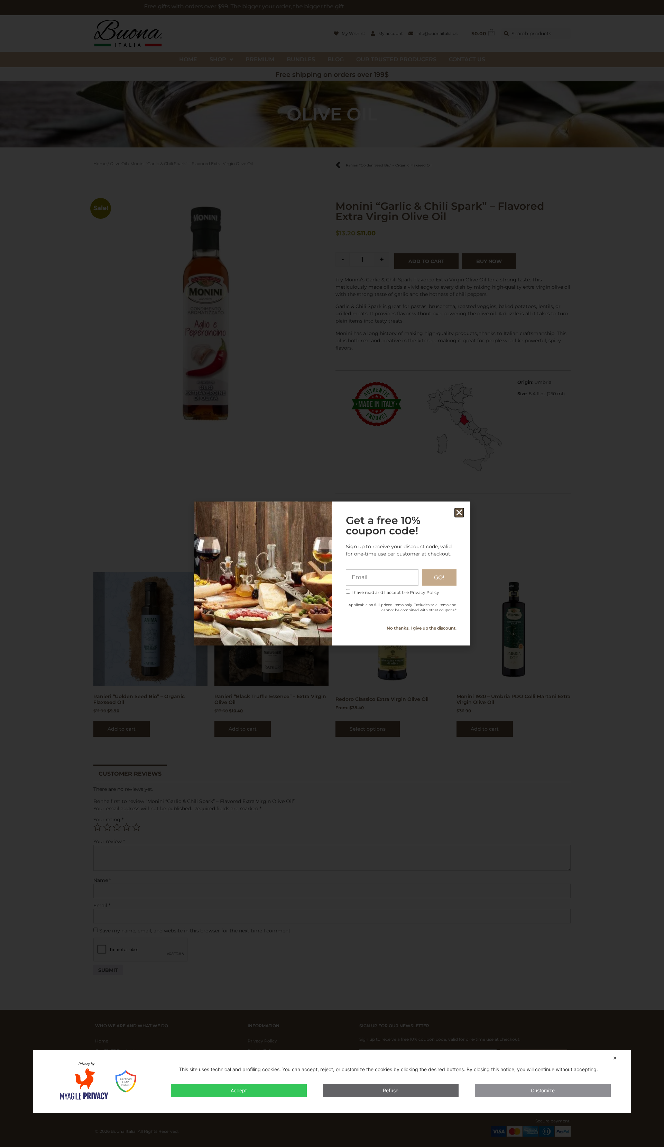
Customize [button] (543, 1090)
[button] (459, 512)
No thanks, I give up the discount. (421, 628)
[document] (332, 573)
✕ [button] (615, 1058)
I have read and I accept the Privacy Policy (395, 592)
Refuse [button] (390, 1090)
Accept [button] (239, 1090)
